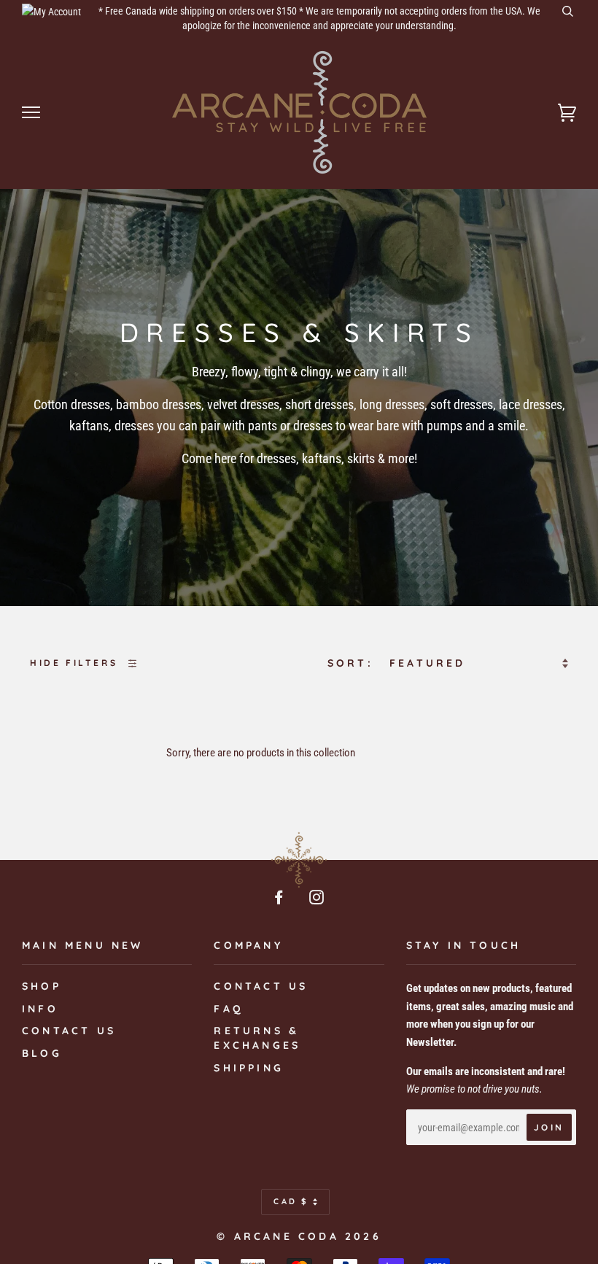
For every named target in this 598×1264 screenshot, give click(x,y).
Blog (42, 1053)
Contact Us (261, 986)
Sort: (353, 663)
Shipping (249, 1067)
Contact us (69, 1030)
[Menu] (31, 113)
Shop (41, 986)
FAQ (229, 1008)
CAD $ (291, 1201)
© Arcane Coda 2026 (299, 1236)
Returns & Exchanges (257, 1038)
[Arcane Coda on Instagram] (318, 899)
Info (40, 1008)
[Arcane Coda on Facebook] (280, 899)
